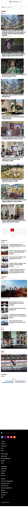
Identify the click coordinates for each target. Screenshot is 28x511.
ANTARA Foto (4, 492)
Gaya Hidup (4, 468)
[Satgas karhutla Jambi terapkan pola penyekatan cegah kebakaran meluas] (4, 316)
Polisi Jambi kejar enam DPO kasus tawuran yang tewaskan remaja (13, 137)
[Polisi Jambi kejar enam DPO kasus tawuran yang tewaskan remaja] (12, 128)
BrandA (3, 490)
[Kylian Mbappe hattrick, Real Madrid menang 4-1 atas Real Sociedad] (4, 304)
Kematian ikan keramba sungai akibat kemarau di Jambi (12, 180)
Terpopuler (4, 240)
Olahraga (3, 470)
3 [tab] (14, 349)
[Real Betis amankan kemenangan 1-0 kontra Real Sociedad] (12, 66)
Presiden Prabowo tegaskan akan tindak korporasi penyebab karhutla (17, 265)
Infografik (3, 374)
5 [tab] (18, 349)
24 (4, 233)
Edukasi (3, 460)
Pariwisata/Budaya (5, 458)
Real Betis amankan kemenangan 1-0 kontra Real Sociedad (14, 75)
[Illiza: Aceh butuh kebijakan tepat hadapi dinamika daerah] (4, 258)
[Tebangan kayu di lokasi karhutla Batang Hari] (12, 86)
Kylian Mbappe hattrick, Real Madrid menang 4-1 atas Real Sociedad (16, 303)
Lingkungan (4, 466)
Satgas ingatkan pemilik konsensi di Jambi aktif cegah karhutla (14, 221)
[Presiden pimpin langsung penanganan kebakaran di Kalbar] (4, 246)
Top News (4, 276)
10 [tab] (22, 373)
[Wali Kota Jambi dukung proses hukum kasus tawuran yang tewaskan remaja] (12, 149)
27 (16, 233)
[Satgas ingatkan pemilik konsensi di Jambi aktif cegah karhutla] (12, 211)
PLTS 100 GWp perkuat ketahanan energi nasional (13, 422)
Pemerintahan (4, 453)
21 (16, 229)
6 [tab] (15, 373)
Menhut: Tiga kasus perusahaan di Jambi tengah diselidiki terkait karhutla (17, 252)
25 (8, 233)
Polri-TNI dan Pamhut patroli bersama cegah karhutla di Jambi (13, 297)
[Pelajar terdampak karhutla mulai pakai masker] (4, 310)
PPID (2, 497)
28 (20, 233)
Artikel (2, 473)
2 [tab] (12, 349)
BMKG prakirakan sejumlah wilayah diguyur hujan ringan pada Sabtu (13, 54)
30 (12, 236)
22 (20, 229)
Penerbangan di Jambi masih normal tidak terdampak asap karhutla (14, 200)
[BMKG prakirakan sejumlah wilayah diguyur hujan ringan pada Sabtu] (12, 45)
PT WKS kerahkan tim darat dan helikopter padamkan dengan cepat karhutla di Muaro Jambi (17, 271)
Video (2, 351)
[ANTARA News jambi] (15, 1)
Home (4, 7)
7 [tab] (17, 373)
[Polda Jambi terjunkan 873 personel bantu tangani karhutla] (4, 322)
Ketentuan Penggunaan (7, 481)
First (4, 229)
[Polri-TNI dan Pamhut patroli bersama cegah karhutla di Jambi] (14, 288)
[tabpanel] (14, 340)
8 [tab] (19, 373)
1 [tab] (10, 349)
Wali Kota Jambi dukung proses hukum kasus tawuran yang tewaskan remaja (12, 159)
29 (24, 233)
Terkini (9, 7)
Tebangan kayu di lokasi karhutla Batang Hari (12, 95)
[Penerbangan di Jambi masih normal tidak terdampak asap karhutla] (12, 191)
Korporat (3, 494)
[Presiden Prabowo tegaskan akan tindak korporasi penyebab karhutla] (4, 265)
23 (24, 229)
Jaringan (3, 478)
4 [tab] (16, 349)
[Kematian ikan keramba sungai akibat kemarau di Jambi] (12, 171)
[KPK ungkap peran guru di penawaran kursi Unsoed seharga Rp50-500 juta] (12, 106)
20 (12, 229)
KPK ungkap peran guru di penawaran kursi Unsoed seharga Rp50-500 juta (13, 116)
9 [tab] (20, 373)
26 (12, 233)
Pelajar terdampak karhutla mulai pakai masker (13, 345)
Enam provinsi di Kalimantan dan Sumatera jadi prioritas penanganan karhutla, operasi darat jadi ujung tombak (14, 33)
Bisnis (2, 463)
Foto (2, 328)
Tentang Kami (4, 485)
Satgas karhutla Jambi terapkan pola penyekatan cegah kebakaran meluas (18, 316)
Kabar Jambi (4, 456)
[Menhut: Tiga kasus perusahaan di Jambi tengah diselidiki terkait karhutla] (4, 252)
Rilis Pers (3, 475)
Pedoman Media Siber (6, 488)
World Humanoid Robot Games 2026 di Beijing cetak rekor (12, 368)
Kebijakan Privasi (5, 483)
